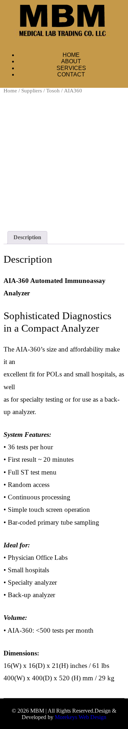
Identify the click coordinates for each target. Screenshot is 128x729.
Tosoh (53, 90)
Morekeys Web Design (80, 717)
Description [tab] (27, 237)
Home (10, 90)
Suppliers (31, 90)
